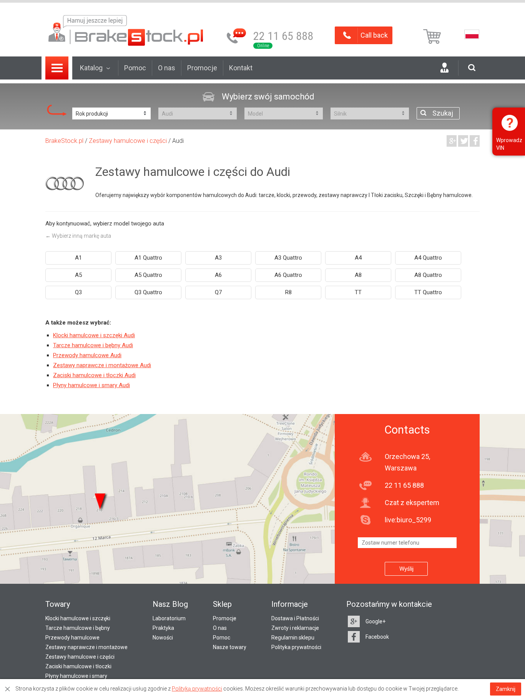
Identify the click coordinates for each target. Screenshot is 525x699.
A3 (218, 257)
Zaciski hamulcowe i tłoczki (78, 666)
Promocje (202, 68)
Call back (374, 35)
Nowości (163, 637)
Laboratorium (169, 618)
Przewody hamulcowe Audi (87, 355)
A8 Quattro (428, 275)
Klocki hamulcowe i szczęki (77, 618)
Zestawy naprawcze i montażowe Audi (102, 365)
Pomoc (135, 68)
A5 (78, 275)
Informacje (289, 604)
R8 (288, 292)
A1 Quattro (148, 257)
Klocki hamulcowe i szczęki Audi (94, 335)
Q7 (218, 292)
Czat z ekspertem (412, 503)
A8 (358, 275)
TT (358, 292)
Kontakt (241, 68)
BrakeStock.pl (64, 140)
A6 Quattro (288, 275)
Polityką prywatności (197, 689)
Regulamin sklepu (292, 637)
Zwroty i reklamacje (295, 628)
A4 (358, 257)
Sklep (222, 604)
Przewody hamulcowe (72, 637)
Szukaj (442, 113)
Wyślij (406, 568)
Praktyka (163, 628)
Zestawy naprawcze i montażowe (86, 647)
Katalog (91, 68)
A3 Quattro (288, 257)
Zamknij (505, 689)
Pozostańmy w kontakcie (389, 604)
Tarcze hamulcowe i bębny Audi (93, 345)
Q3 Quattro (148, 292)
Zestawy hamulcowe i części (128, 140)
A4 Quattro (428, 257)
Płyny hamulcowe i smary (76, 676)
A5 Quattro (148, 275)
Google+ (375, 621)
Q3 (78, 292)
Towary (57, 604)
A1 (78, 257)
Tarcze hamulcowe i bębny (77, 628)
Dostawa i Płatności (295, 618)
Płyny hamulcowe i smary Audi (91, 385)
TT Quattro (428, 292)
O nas (166, 68)
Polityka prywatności (296, 647)
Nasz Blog (170, 604)
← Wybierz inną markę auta (78, 236)
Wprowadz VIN (509, 144)
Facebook (377, 637)
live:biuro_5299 (408, 520)
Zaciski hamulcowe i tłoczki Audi (94, 375)
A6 (218, 275)
